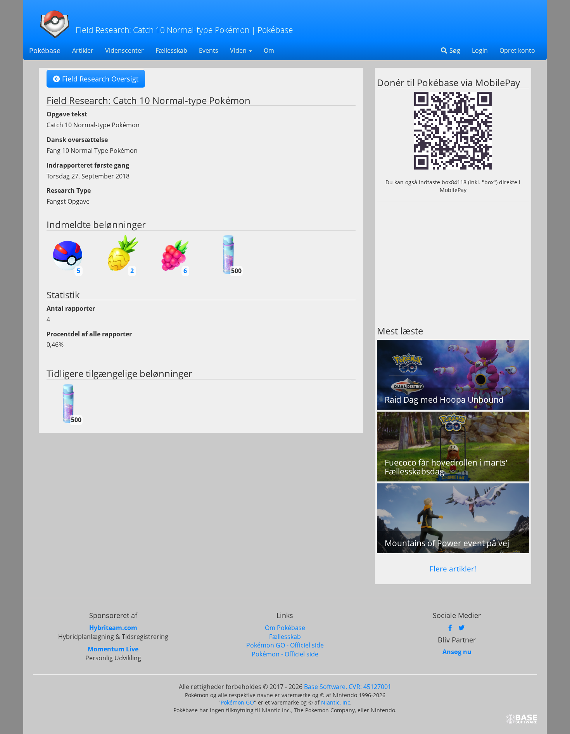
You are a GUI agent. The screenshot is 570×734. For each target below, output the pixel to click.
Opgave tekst (67, 114)
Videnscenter (124, 50)
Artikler (82, 50)
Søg (454, 50)
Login (480, 50)
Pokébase (44, 50)
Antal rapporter (71, 308)
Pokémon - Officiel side (285, 654)
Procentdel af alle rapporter (89, 334)
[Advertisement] (453, 263)
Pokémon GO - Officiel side (285, 645)
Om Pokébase (285, 627)
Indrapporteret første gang (88, 165)
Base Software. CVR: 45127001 (347, 686)
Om (269, 50)
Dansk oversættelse (77, 139)
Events (208, 50)
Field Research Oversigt (99, 78)
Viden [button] (239, 50)
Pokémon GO (237, 702)
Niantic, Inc (335, 702)
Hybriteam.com (113, 627)
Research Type (69, 190)
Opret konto (517, 50)
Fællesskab (171, 50)
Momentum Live (113, 649)
